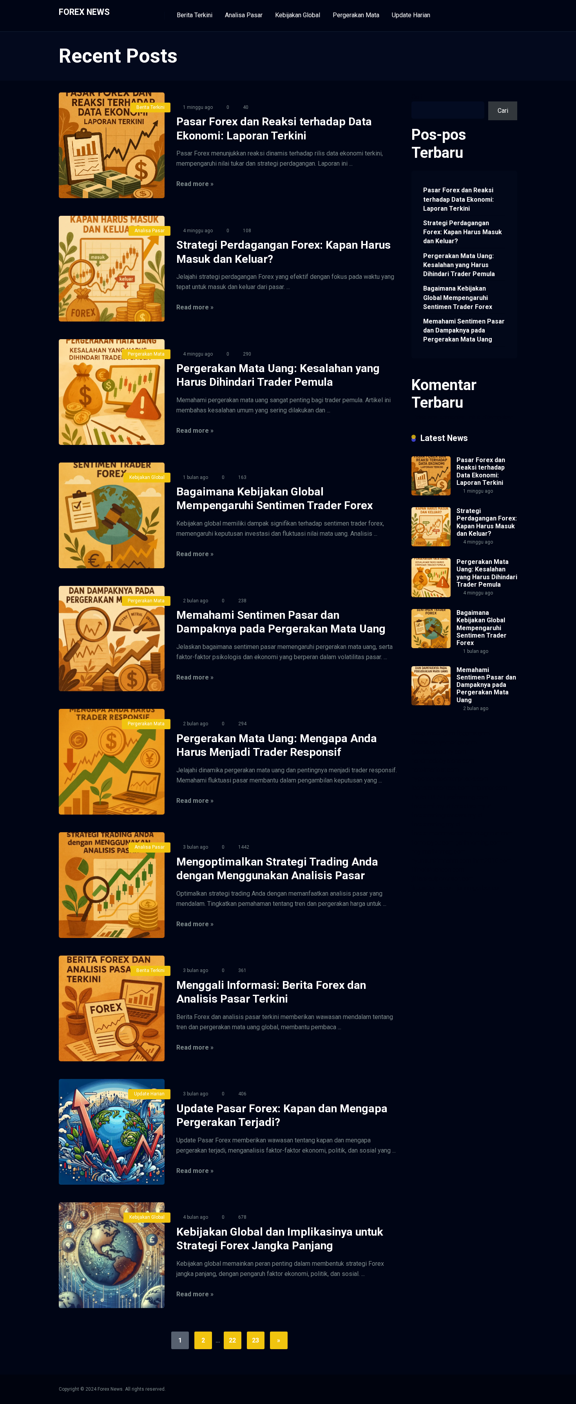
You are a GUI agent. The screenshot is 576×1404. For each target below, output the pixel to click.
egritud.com (496, 833)
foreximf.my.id (430, 806)
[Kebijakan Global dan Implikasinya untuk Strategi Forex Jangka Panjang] (112, 1255)
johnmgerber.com (480, 888)
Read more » (195, 184)
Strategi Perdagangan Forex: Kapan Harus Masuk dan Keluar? (462, 232)
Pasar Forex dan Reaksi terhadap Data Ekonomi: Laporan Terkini (458, 199)
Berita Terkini (194, 15)
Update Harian (411, 15)
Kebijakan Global (297, 15)
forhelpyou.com (432, 842)
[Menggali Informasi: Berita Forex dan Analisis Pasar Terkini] (112, 1008)
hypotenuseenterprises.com (449, 778)
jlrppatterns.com (433, 888)
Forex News (84, 11)
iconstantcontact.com (440, 787)
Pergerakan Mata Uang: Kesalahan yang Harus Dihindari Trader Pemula (459, 265)
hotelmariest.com (435, 769)
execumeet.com (433, 733)
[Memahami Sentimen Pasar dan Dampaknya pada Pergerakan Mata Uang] (112, 639)
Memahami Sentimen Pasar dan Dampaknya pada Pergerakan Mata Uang (464, 330)
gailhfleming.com (478, 842)
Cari (416, 97)
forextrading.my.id (435, 824)
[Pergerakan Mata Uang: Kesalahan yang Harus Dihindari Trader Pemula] (112, 392)
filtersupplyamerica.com (444, 742)
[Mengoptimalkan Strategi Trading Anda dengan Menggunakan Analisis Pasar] (112, 885)
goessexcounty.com (438, 751)
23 (255, 1340)
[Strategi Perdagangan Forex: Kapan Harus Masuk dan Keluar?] (112, 269)
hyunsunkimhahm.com (441, 860)
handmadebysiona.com (442, 760)
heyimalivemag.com (438, 851)
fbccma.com (473, 733)
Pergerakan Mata (356, 15)
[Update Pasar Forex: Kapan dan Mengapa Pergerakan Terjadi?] (112, 1132)
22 (232, 1340)
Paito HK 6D (428, 797)
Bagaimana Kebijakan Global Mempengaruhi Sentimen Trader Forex (457, 297)
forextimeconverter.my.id (445, 833)
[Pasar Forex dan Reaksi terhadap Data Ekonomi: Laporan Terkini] (112, 145)
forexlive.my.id (471, 806)
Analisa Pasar (244, 15)
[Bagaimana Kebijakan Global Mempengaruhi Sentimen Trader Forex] (112, 515)
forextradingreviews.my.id (446, 815)
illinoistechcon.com (437, 869)
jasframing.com (467, 797)
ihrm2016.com (492, 860)
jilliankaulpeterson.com (442, 878)
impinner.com (489, 787)
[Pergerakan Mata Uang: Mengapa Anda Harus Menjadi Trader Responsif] (112, 762)
